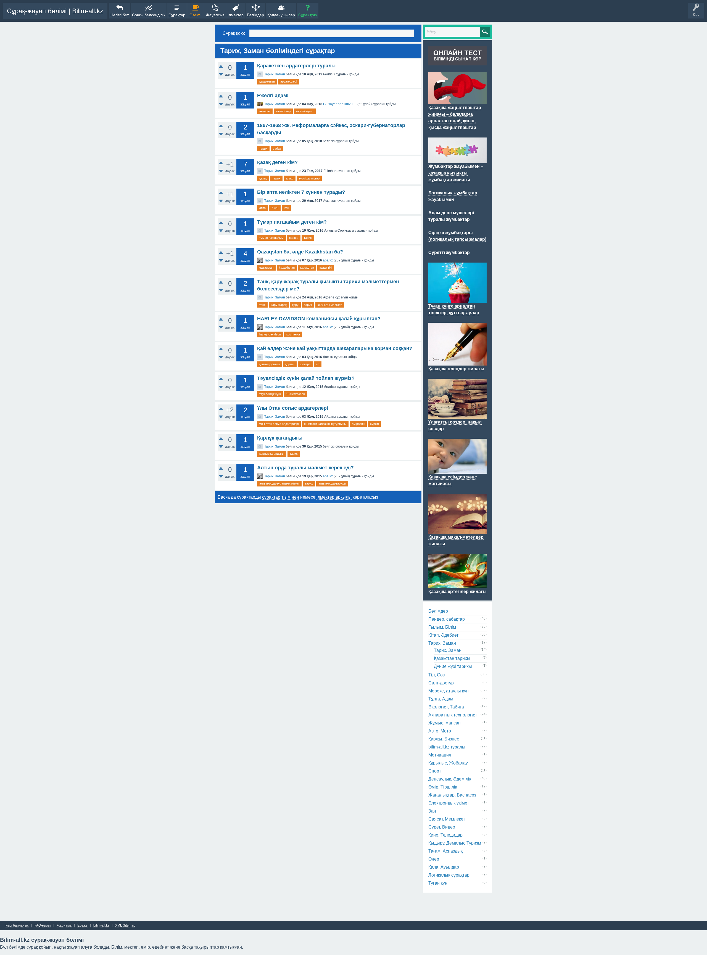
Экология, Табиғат (447, 707)
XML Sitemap (125, 925)
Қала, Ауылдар (443, 867)
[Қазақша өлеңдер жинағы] (457, 362)
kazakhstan (287, 267)
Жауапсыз (215, 15)
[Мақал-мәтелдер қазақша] (457, 530)
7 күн (274, 208)
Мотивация (439, 755)
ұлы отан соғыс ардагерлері (279, 423)
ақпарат (264, 111)
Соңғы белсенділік (148, 15)
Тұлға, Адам (440, 699)
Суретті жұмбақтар (449, 252)
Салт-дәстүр (441, 683)
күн (286, 208)
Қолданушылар (281, 15)
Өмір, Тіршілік (442, 787)
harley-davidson (270, 334)
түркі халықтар (309, 178)
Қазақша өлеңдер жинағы (456, 368)
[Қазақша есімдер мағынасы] (457, 470)
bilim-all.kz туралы (446, 747)
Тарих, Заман (274, 74)
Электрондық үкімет (448, 803)
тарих (263, 148)
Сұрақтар (176, 15)
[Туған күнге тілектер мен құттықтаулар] (457, 299)
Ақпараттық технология (452, 715)
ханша (293, 237)
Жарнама (64, 925)
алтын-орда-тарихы (332, 483)
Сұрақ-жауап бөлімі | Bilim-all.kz (55, 11)
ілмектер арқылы (334, 497)
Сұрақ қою (307, 15)
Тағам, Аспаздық (445, 851)
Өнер (433, 859)
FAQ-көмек (43, 925)
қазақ (263, 178)
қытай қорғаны (269, 364)
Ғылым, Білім (442, 627)
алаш (289, 178)
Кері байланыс (17, 925)
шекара (305, 364)
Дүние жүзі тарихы (453, 666)
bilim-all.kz (101, 925)
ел (317, 364)
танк (262, 304)
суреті (374, 423)
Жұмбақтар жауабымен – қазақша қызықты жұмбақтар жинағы (455, 173)
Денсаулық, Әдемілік (449, 779)
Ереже (82, 925)
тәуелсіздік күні (270, 394)
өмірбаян (358, 423)
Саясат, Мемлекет (446, 819)
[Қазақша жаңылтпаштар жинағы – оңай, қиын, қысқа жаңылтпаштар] (457, 101)
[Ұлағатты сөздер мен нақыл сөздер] (457, 415)
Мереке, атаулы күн (448, 691)
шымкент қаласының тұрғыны (325, 423)
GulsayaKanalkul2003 (340, 104)
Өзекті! (195, 15)
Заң (432, 811)
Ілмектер (236, 15)
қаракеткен (267, 81)
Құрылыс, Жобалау (448, 763)
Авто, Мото (439, 731)
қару (295, 304)
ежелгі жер (283, 111)
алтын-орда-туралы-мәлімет (279, 483)
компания (293, 334)
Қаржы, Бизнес (443, 739)
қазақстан (307, 267)
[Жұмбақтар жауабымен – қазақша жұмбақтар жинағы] (457, 159)
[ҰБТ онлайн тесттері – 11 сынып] (457, 62)
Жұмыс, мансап (444, 723)
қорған (289, 364)
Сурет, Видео (441, 827)
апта (262, 208)
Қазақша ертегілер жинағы (457, 591)
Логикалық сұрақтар (448, 875)
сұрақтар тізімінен (280, 497)
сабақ (277, 148)
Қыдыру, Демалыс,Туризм (454, 843)
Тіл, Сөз (436, 675)
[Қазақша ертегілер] (457, 585)
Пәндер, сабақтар (446, 619)
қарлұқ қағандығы (271, 453)
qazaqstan (266, 267)
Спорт (434, 771)
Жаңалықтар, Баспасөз (452, 795)
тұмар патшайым (271, 237)
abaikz (328, 260)
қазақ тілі (326, 267)
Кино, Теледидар (445, 835)
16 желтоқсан (295, 394)
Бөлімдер (255, 15)
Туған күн (437, 883)
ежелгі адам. (304, 111)
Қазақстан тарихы (452, 658)
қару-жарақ (279, 304)
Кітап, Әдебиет (443, 635)
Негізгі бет (119, 15)
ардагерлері (288, 81)
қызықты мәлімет (330, 304)
